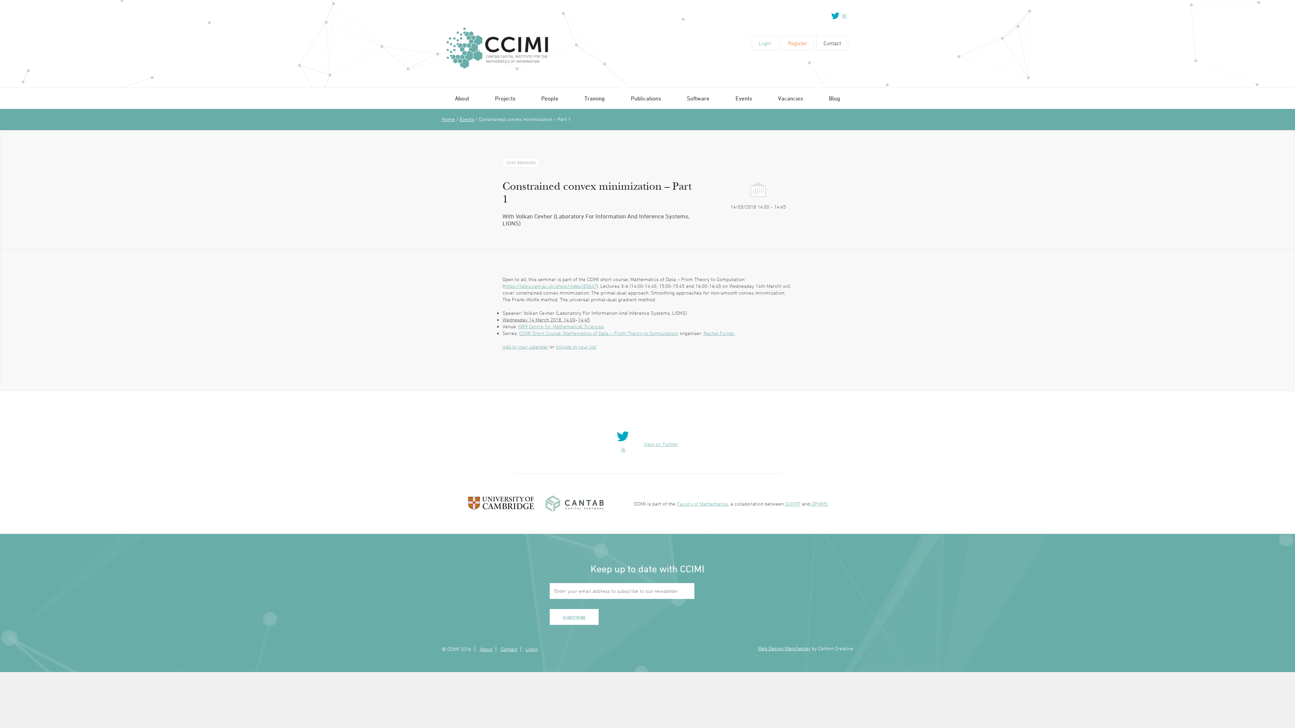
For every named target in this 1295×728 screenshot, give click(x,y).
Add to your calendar (525, 347)
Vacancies (790, 98)
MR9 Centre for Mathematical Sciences (561, 326)
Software (698, 98)
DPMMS (819, 504)
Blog (834, 98)
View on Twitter (661, 444)
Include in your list (576, 347)
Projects (505, 98)
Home (448, 119)
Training (594, 98)
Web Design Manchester (784, 648)
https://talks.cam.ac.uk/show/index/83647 (550, 286)
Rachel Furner (719, 333)
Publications (646, 98)
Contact (832, 43)
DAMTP (793, 504)
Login (765, 43)
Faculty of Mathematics (702, 504)
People (549, 98)
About (462, 98)
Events (744, 98)
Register (797, 43)
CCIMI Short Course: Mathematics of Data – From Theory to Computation (598, 333)
